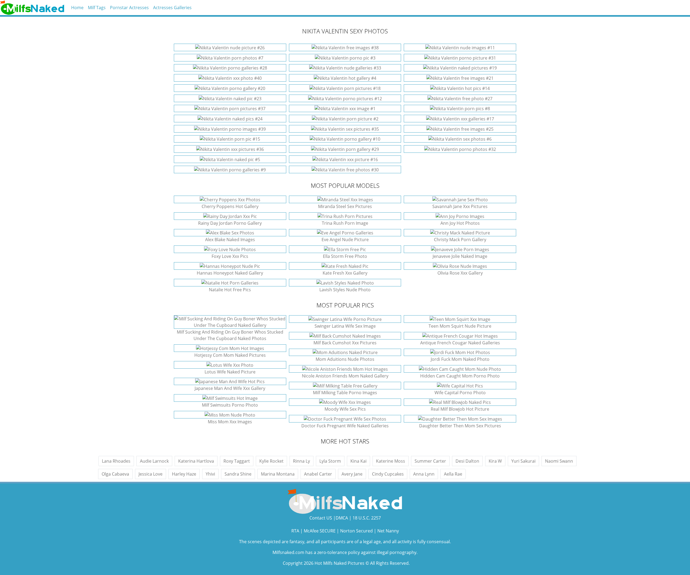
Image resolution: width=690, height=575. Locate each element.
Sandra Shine (238, 474)
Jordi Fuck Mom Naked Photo (460, 359)
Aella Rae (453, 474)
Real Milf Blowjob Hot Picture (460, 409)
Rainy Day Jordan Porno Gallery (230, 223)
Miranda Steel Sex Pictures (345, 206)
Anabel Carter (318, 474)
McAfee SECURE (320, 531)
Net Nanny (388, 531)
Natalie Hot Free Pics (230, 290)
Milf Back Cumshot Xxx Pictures (345, 343)
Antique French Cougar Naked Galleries (460, 343)
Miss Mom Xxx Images (230, 422)
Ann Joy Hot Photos (460, 223)
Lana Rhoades (116, 461)
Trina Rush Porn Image (345, 223)
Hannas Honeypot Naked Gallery (230, 273)
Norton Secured (356, 531)
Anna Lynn (423, 474)
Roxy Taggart (236, 461)
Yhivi (210, 474)
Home (77, 8)
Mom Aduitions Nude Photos (345, 359)
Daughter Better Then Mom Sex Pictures (460, 426)
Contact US (320, 518)
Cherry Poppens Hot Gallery (230, 206)
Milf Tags (97, 8)
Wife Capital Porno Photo (460, 393)
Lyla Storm (330, 461)
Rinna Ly (301, 461)
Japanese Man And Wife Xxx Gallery (230, 388)
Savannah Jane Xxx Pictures (460, 206)
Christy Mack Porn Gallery (460, 240)
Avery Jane (352, 474)
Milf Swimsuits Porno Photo (230, 405)
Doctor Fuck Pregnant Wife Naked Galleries (345, 426)
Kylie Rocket (271, 461)
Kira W (495, 461)
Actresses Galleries (172, 8)
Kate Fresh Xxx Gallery (345, 273)
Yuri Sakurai (523, 461)
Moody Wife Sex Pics (345, 409)
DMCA (342, 518)
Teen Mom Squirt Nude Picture (460, 326)
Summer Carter (430, 461)
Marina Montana (278, 474)
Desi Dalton (467, 461)
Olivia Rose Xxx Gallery (460, 273)
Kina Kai (358, 461)
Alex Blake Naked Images (230, 240)
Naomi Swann (559, 461)
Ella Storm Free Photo (345, 256)
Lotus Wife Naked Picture (230, 372)
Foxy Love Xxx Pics (230, 256)
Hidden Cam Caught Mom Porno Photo (460, 376)
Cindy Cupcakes (388, 474)
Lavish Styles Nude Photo (345, 290)
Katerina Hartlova (196, 461)
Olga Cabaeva (115, 474)
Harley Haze (184, 474)
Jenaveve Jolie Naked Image (460, 256)
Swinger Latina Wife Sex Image (345, 326)
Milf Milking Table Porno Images (345, 393)
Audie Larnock (154, 461)
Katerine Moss (390, 461)
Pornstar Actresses (129, 8)
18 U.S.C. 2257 (367, 518)
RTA (295, 531)
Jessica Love (151, 474)
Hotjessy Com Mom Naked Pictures (230, 355)
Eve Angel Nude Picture (345, 240)
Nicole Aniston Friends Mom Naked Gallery (345, 376)
